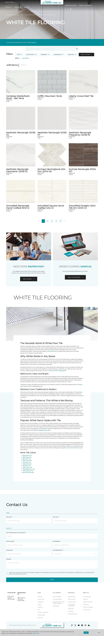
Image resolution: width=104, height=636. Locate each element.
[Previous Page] (39, 221)
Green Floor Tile (27, 464)
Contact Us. (34, 42)
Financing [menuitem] (40, 617)
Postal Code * (9, 550)
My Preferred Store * (58, 550)
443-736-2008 (11, 599)
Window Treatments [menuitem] (43, 612)
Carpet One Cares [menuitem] (87, 602)
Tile (22, 14)
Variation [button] (71, 54)
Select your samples (74, 277)
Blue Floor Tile (27, 459)
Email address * (56, 541)
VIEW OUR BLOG (27, 279)
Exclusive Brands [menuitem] (72, 614)
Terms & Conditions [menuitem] (88, 607)
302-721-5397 (21, 600)
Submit (52, 579)
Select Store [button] (9, 2)
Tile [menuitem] (39, 609)
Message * (8, 559)
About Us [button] (27, 7)
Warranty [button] (44, 54)
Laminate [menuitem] (40, 607)
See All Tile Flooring (28, 472)
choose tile (51, 351)
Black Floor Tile (27, 457)
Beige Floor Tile (27, 455)
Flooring (16, 14)
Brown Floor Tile (27, 460)
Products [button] (8, 7)
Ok (86, 632)
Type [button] (18, 54)
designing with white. (45, 430)
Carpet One (9, 14)
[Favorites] (68, 9)
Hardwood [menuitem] (40, 602)
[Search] (77, 49)
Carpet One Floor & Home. (19, 625)
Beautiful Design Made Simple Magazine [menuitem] (59, 602)
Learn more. (36, 633)
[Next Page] (65, 221)
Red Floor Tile (26, 465)
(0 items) (70, 9)
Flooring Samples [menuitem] (57, 599)
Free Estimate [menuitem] (41, 615)
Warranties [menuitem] (71, 608)
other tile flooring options (59, 370)
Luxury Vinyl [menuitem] (41, 599)
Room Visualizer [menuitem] (57, 596)
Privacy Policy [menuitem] (86, 609)
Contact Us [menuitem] (86, 604)
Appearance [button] (57, 54)
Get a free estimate (72, 447)
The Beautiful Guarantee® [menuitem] (71, 605)
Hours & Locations (70, 5)
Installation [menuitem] (71, 611)
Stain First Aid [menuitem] (71, 599)
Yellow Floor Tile (27, 467)
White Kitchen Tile (28, 470)
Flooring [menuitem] (40, 596)
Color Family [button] (30, 54)
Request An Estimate (85, 5)
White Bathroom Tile (29, 469)
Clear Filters (25, 58)
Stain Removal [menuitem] (71, 596)
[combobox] (51, 49)
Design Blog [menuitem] (56, 606)
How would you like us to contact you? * (16, 532)
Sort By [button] (23, 65)
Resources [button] (17, 7)
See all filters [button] (85, 54)
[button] (65, 9)
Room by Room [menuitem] (87, 596)
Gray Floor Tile (27, 462)
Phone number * (10, 541)
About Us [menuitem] (85, 599)
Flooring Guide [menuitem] (71, 602)
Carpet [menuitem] (39, 604)
